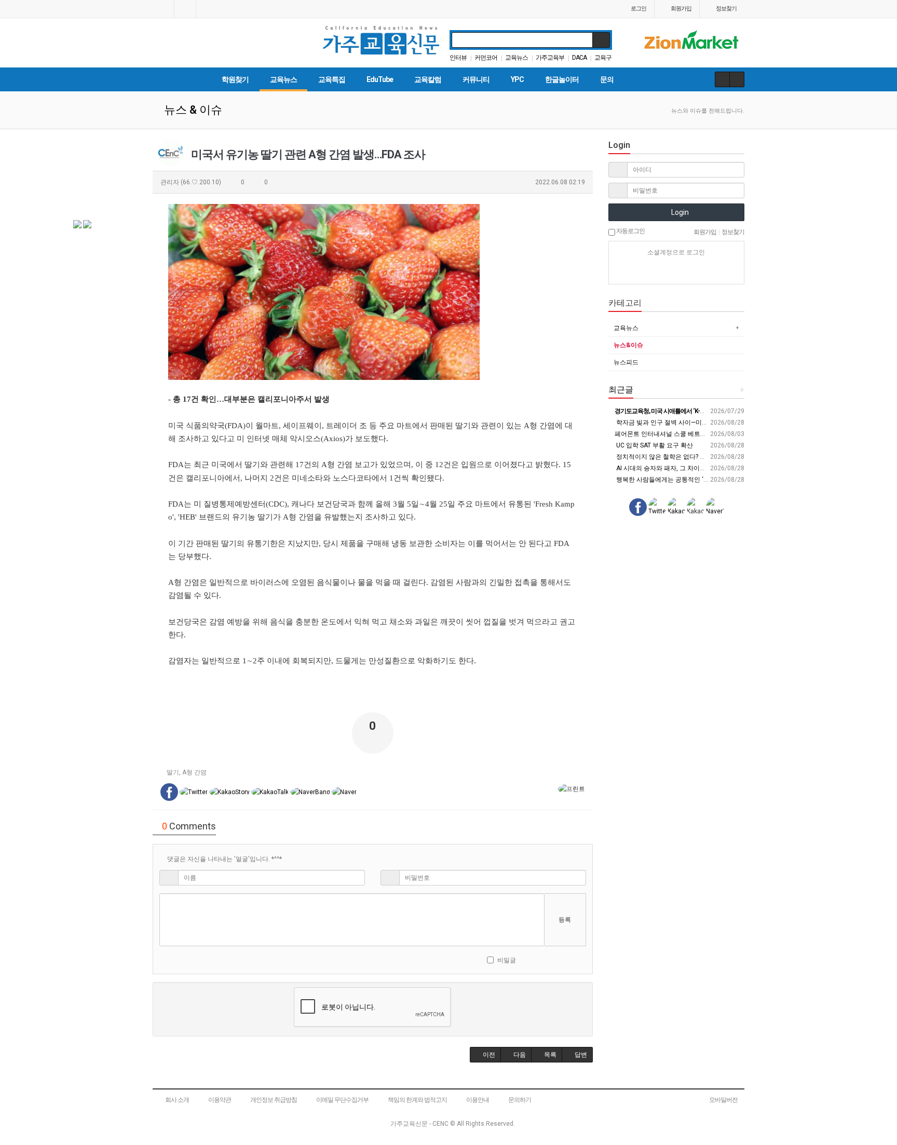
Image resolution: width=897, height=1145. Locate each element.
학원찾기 (235, 79)
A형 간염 (194, 772)
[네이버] (640, 271)
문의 (607, 79)
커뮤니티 (476, 79)
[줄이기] (583, 959)
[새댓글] (542, 959)
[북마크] (185, 9)
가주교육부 (550, 57)
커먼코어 (485, 57)
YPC (517, 79)
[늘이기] (570, 959)
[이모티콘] (528, 959)
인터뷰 (458, 57)
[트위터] (713, 271)
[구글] (694, 271)
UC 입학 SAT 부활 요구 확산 (654, 445)
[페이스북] (676, 271)
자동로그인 (630, 231)
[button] (485, 1054)
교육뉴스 (516, 57)
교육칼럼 (427, 79)
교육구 (602, 57)
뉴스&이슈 (628, 345)
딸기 (173, 772)
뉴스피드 (626, 362)
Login (679, 212)
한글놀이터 (562, 79)
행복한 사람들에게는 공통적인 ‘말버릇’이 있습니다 (685, 479)
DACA (579, 57)
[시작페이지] (163, 9)
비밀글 (506, 960)
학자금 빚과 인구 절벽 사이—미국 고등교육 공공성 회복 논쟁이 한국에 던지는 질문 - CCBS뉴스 (746, 422)
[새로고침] (556, 959)
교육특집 (331, 79)
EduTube (379, 79)
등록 (565, 919)
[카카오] (658, 271)
